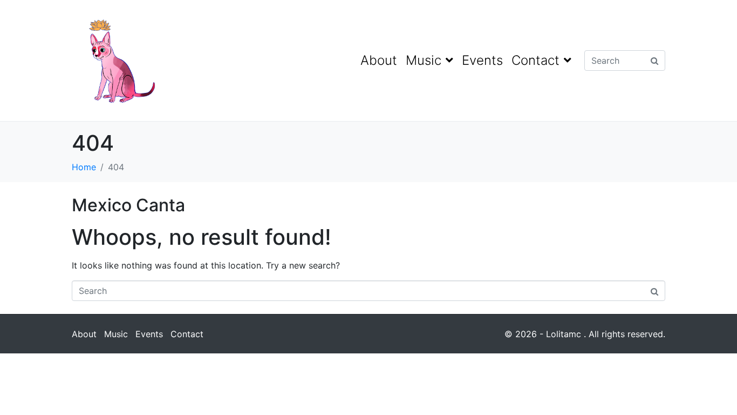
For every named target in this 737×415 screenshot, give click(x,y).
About (378, 60)
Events (482, 60)
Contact (535, 60)
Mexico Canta (128, 205)
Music (423, 60)
